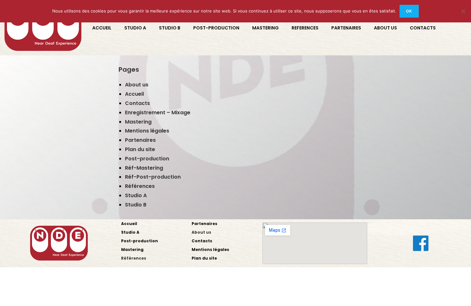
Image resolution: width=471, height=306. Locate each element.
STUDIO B (169, 28)
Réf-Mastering (144, 168)
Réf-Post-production (153, 177)
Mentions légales (147, 130)
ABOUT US (385, 28)
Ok (409, 11)
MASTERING (265, 28)
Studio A (136, 195)
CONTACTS (423, 28)
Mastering (138, 121)
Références (140, 186)
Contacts (137, 103)
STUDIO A (135, 28)
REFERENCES (305, 28)
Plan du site (140, 149)
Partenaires (140, 140)
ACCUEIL (102, 28)
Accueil (134, 94)
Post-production (147, 158)
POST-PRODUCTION (216, 28)
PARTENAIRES (346, 28)
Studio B (135, 204)
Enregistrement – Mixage (157, 112)
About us (136, 84)
